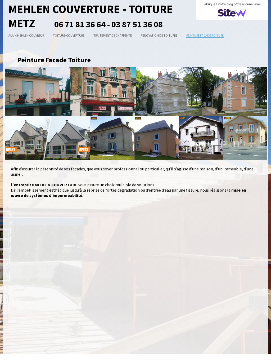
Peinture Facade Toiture (205, 35)
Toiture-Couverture (68, 35)
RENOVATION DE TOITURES (159, 35)
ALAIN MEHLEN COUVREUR (26, 35)
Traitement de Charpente (112, 35)
